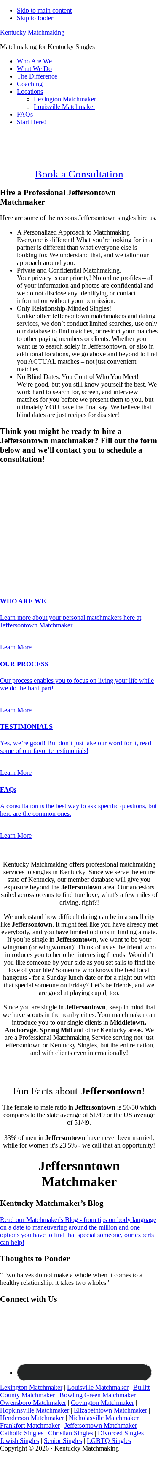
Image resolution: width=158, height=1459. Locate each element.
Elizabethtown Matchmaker (110, 1410)
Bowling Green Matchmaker (97, 1395)
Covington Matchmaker (102, 1402)
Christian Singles (70, 1433)
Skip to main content (44, 10)
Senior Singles (63, 1440)
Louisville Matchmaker (98, 1387)
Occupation (18, 549)
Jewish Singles (19, 1440)
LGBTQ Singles (109, 1440)
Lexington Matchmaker (31, 1387)
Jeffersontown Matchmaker (100, 1425)
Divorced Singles (121, 1433)
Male (15, 490)
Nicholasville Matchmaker (104, 1417)
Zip (7, 558)
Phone (11, 533)
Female (41, 490)
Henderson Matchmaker (32, 1417)
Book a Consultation (79, 174)
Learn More (16, 647)
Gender (12, 475)
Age (8, 498)
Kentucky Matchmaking (32, 32)
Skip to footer (35, 18)
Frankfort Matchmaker (30, 1425)
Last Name (17, 515)
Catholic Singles (21, 1433)
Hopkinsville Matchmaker (34, 1410)
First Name (17, 506)
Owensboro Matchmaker (33, 1402)
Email (10, 524)
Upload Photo (18, 566)
